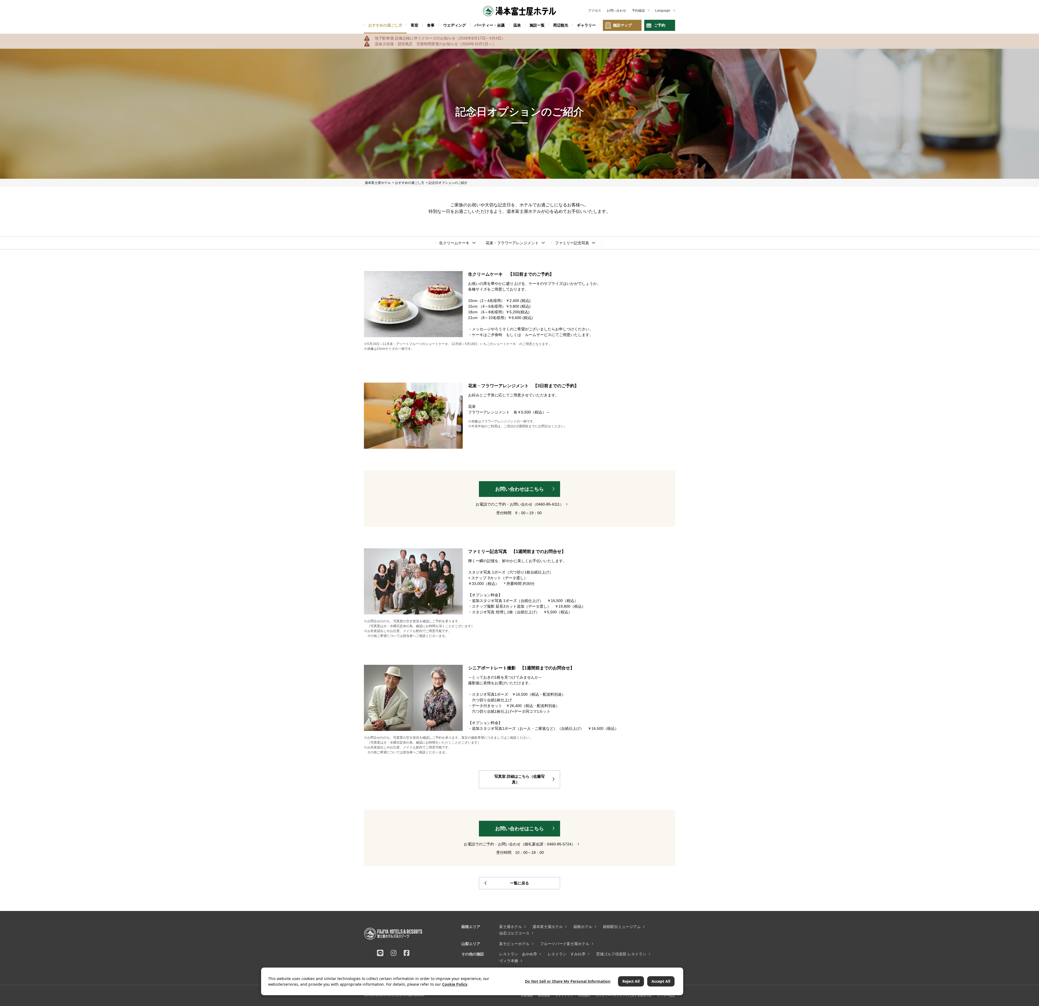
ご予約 (659, 25)
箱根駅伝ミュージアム (622, 926)
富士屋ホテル (510, 926)
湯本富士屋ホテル (547, 926)
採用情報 (544, 995)
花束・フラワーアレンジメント (512, 243)
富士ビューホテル (514, 944)
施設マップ (622, 25)
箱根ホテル (582, 926)
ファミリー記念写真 (572, 243)
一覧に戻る (519, 883)
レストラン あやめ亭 (518, 954)
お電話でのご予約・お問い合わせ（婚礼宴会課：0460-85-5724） (519, 844)
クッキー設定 (666, 995)
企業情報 (527, 995)
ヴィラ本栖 (508, 961)
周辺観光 (560, 25)
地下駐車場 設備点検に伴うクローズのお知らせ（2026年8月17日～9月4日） (440, 38)
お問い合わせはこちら (519, 489)
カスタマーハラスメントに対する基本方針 (624, 995)
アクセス (594, 10)
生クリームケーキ (454, 243)
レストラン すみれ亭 (567, 954)
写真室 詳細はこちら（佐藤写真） (519, 779)
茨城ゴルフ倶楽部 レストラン (621, 954)
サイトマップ (564, 995)
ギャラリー (586, 25)
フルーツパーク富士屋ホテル (564, 944)
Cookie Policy (454, 984)
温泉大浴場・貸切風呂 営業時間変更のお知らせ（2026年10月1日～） (435, 44)
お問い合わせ (616, 10)
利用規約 (584, 995)
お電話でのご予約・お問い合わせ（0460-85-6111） (520, 504)
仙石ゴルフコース (514, 933)
